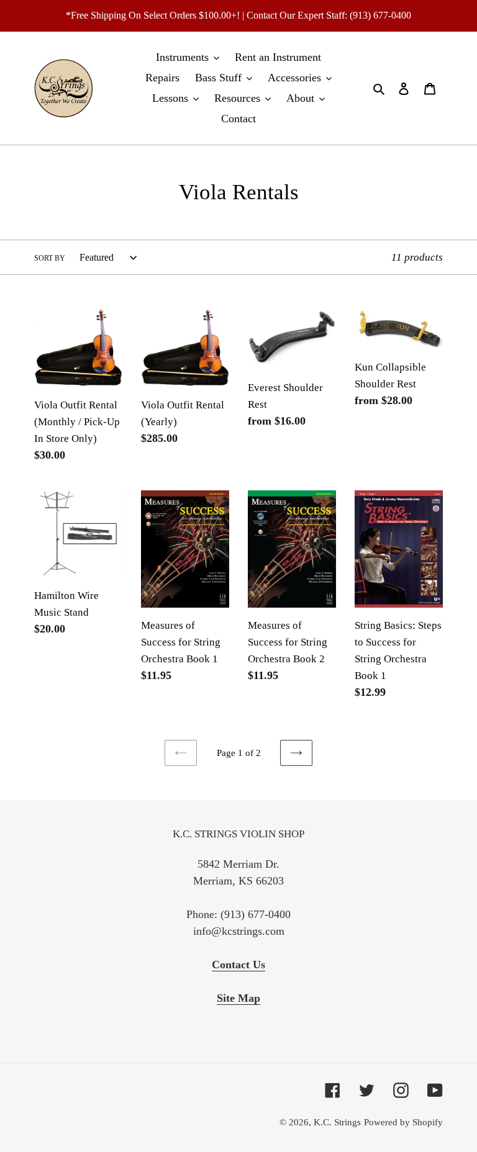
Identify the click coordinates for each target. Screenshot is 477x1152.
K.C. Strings (337, 1122)
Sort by (49, 258)
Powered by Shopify (403, 1122)
